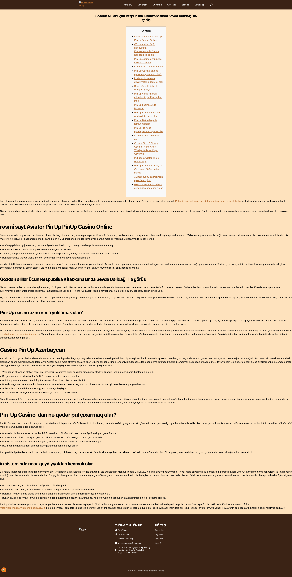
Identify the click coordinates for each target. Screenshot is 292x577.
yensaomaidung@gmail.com (129, 543)
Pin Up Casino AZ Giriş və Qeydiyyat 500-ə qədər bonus (148, 169)
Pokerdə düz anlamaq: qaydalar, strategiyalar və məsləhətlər (208, 201)
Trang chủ (127, 5)
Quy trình (157, 5)
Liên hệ (185, 5)
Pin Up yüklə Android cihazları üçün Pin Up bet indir (148, 97)
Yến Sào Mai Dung (141, 571)
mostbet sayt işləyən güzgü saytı (18, 334)
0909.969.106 (123, 534)
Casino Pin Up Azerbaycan (148, 66)
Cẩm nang (199, 5)
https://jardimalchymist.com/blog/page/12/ (23, 507)
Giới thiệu (171, 5)
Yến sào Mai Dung (125, 538)
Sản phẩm (142, 5)
